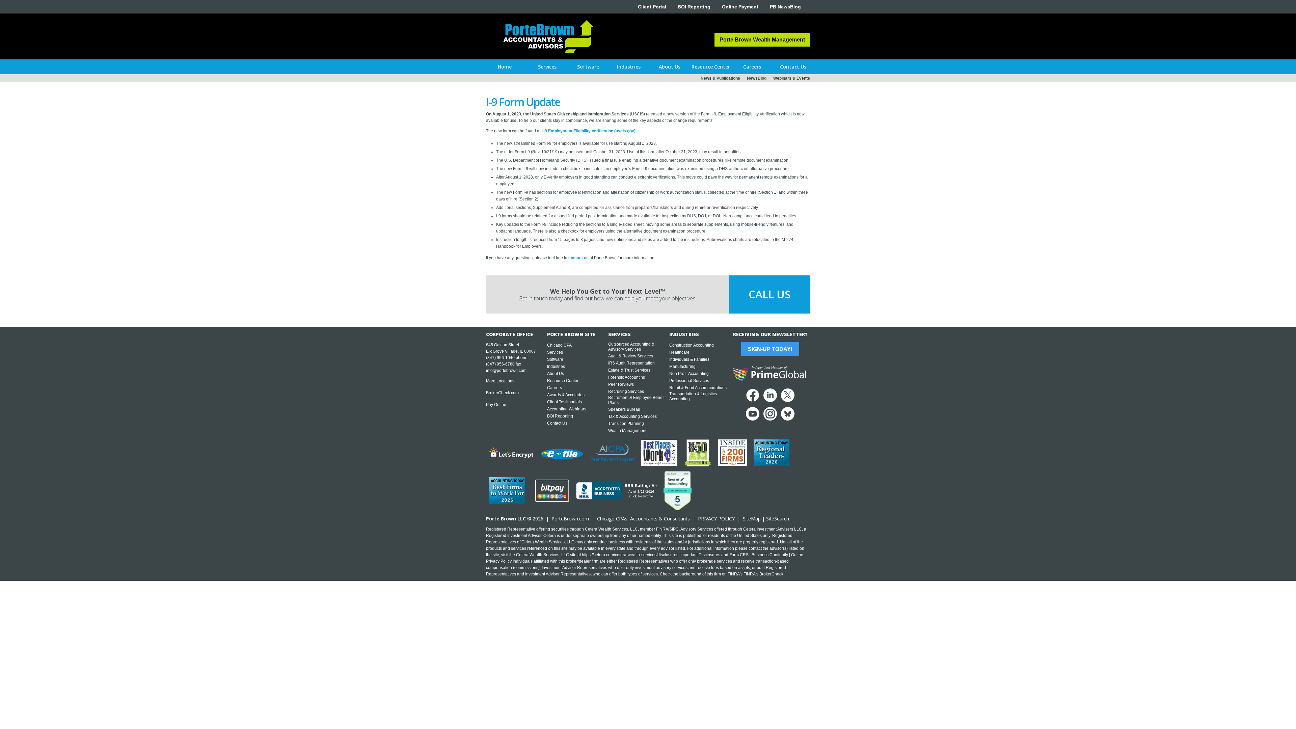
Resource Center (562, 380)
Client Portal (652, 6)
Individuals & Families (689, 359)
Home (505, 66)
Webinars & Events (791, 78)
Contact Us (557, 423)
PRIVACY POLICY (716, 518)
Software (555, 359)
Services (555, 352)
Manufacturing (682, 366)
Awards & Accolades (566, 395)
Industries (556, 366)
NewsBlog (756, 78)
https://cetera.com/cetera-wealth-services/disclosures (630, 554)
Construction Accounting (691, 345)
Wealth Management (627, 430)
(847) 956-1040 (500, 357)
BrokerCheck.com (502, 392)
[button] (547, 66)
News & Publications (720, 78)
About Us (555, 373)
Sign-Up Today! (770, 349)
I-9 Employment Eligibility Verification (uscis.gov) (589, 131)
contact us (578, 257)
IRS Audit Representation (631, 363)
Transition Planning (626, 423)
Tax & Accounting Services (632, 416)
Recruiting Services (626, 391)
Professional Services (689, 380)
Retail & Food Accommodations (698, 387)
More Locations (500, 381)
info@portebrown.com (506, 370)
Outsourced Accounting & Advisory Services (631, 347)
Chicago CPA (559, 345)
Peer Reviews (621, 384)
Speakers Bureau (624, 409)
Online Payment (740, 6)
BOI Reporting (694, 6)
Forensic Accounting (626, 377)
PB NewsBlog (785, 6)
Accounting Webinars (566, 409)
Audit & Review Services (630, 356)
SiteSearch (777, 518)
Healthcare (679, 352)
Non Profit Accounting (689, 373)
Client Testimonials (564, 402)
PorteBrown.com (570, 518)
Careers (554, 387)
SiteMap (752, 518)
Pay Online (496, 404)
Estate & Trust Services (629, 370)
